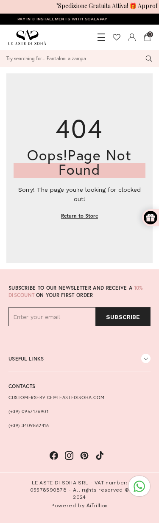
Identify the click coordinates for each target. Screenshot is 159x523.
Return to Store (79, 216)
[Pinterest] (84, 455)
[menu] (101, 37)
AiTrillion (97, 505)
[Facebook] (54, 455)
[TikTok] (99, 455)
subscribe (123, 316)
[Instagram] (69, 455)
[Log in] (132, 37)
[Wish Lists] (116, 37)
